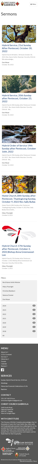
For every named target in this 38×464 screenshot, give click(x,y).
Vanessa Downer (8, 295)
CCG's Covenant (6, 354)
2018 (19, 331)
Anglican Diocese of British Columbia (20, 442)
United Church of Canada (22, 455)
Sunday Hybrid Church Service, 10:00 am (14, 380)
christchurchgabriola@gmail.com (11, 400)
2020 (19, 323)
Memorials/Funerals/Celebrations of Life (14, 386)
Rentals (3, 366)
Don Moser (6, 299)
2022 (19, 314)
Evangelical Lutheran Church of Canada (7, 452)
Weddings (4, 383)
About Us (4, 352)
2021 (19, 318)
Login (30, 459)
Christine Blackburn (9, 291)
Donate (3, 361)
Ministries (4, 359)
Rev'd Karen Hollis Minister (11, 282)
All (3, 335)
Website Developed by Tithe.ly (28, 461)
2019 (19, 327)
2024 (19, 306)
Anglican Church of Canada (8, 448)
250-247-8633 (6, 398)
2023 (19, 310)
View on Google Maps (8, 413)
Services (4, 357)
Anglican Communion (23, 448)
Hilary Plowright (8, 287)
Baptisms (4, 389)
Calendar (4, 364)
